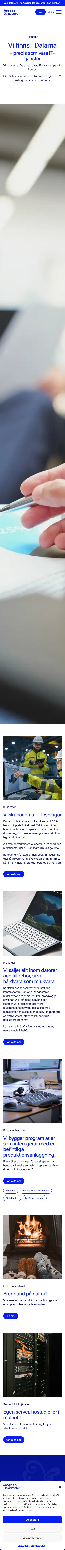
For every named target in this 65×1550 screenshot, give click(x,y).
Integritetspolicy (38, 1545)
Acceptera (32, 1519)
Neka (33, 1528)
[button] (60, 1487)
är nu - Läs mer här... (32, 2)
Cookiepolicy (24, 1545)
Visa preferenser (32, 1538)
